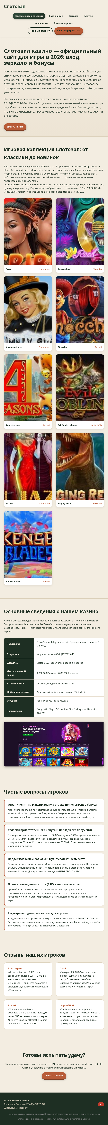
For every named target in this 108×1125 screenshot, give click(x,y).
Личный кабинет (40, 30)
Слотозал (14, 6)
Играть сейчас (15, 126)
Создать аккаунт (54, 1075)
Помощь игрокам (63, 23)
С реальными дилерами (29, 16)
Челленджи (41, 23)
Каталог (73, 16)
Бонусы (88, 16)
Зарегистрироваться (68, 30)
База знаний (56, 16)
